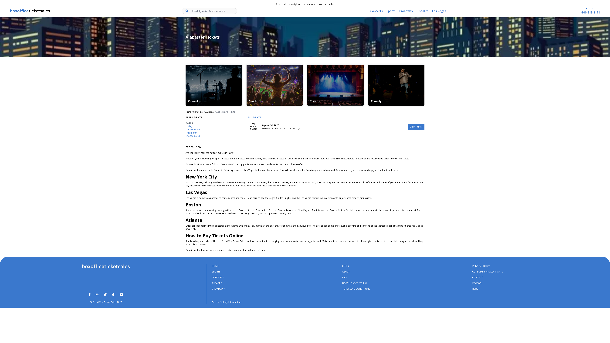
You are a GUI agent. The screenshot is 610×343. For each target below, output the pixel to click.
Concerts (218, 277)
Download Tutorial (354, 283)
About (346, 271)
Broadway (218, 288)
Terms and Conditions (356, 288)
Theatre (217, 283)
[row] (336, 126)
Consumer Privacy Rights (487, 271)
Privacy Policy (481, 265)
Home (215, 265)
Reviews (476, 283)
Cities (345, 265)
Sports (216, 271)
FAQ (344, 277)
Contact (477, 277)
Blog (475, 288)
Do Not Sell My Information (226, 302)
